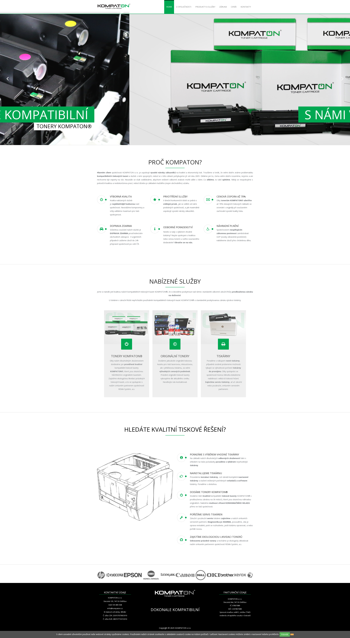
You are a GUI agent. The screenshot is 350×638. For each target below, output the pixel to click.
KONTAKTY (246, 6)
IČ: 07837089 (235, 605)
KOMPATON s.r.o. (115, 597)
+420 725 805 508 (115, 605)
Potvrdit (284, 634)
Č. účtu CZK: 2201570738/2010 (115, 615)
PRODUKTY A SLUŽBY (205, 6)
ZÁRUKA (223, 6)
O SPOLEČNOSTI (183, 6)
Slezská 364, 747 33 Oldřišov (235, 602)
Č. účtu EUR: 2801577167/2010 (115, 619)
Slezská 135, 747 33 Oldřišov (115, 601)
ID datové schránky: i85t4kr (115, 612)
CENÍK (234, 6)
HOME (169, 6)
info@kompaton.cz (115, 608)
